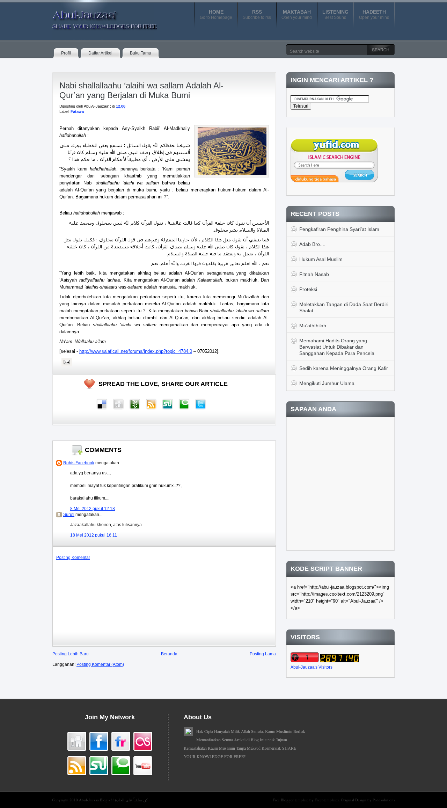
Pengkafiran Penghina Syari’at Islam (339, 229)
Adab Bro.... (312, 244)
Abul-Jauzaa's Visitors (311, 667)
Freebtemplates (327, 799)
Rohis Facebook (78, 462)
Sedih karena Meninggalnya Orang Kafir (343, 368)
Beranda (169, 654)
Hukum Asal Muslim (321, 259)
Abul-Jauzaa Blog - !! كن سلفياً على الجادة (113, 799)
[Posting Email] (65, 361)
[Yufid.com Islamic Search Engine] (334, 181)
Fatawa (77, 111)
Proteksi (308, 289)
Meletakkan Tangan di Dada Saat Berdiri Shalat (343, 307)
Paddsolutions (384, 799)
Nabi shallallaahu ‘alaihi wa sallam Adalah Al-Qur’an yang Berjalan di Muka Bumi (141, 90)
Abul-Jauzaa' (97, 17)
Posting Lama (263, 654)
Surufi (68, 514)
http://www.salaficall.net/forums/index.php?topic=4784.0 (135, 351)
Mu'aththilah (312, 325)
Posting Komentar (73, 557)
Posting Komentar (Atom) (100, 664)
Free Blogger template (291, 799)
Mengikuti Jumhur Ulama (326, 383)
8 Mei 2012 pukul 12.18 (92, 508)
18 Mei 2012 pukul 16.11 (93, 535)
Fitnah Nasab (314, 274)
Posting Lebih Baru (70, 654)
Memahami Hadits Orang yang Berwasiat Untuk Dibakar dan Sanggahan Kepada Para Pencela (336, 347)
